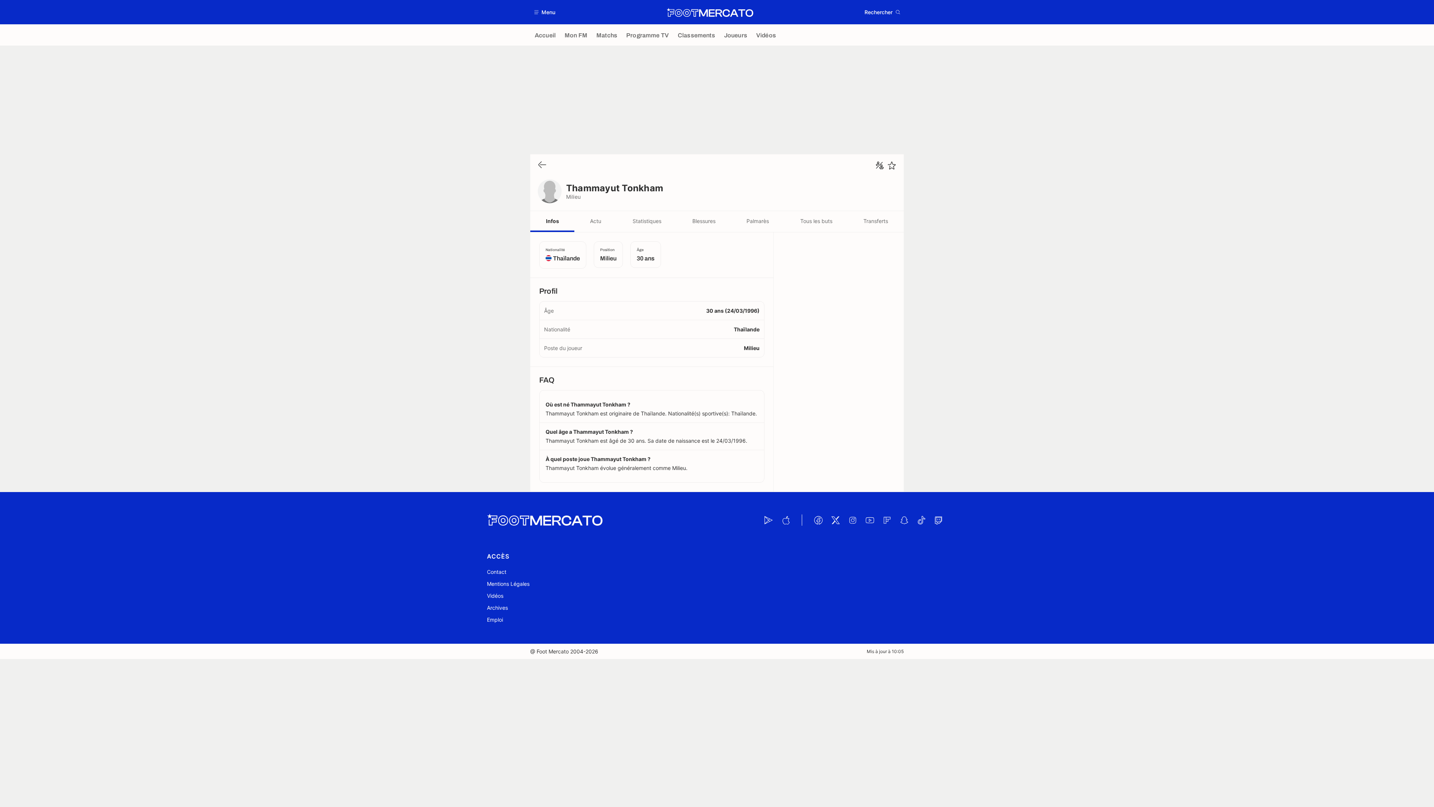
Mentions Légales (508, 584)
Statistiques (647, 221)
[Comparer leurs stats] (879, 165)
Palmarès (758, 221)
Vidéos (495, 596)
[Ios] (785, 520)
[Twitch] (938, 520)
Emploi (495, 619)
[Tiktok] (921, 520)
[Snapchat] (904, 520)
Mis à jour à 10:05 (885, 651)
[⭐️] (891, 165)
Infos (552, 221)
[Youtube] (869, 520)
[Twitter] (835, 520)
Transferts (875, 221)
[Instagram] (852, 520)
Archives (497, 608)
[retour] (542, 165)
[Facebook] (818, 520)
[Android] (768, 520)
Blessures (704, 221)
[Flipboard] (887, 520)
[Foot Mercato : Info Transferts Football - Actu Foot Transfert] (710, 12)
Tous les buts (816, 221)
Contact (496, 572)
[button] (545, 12)
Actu (595, 221)
